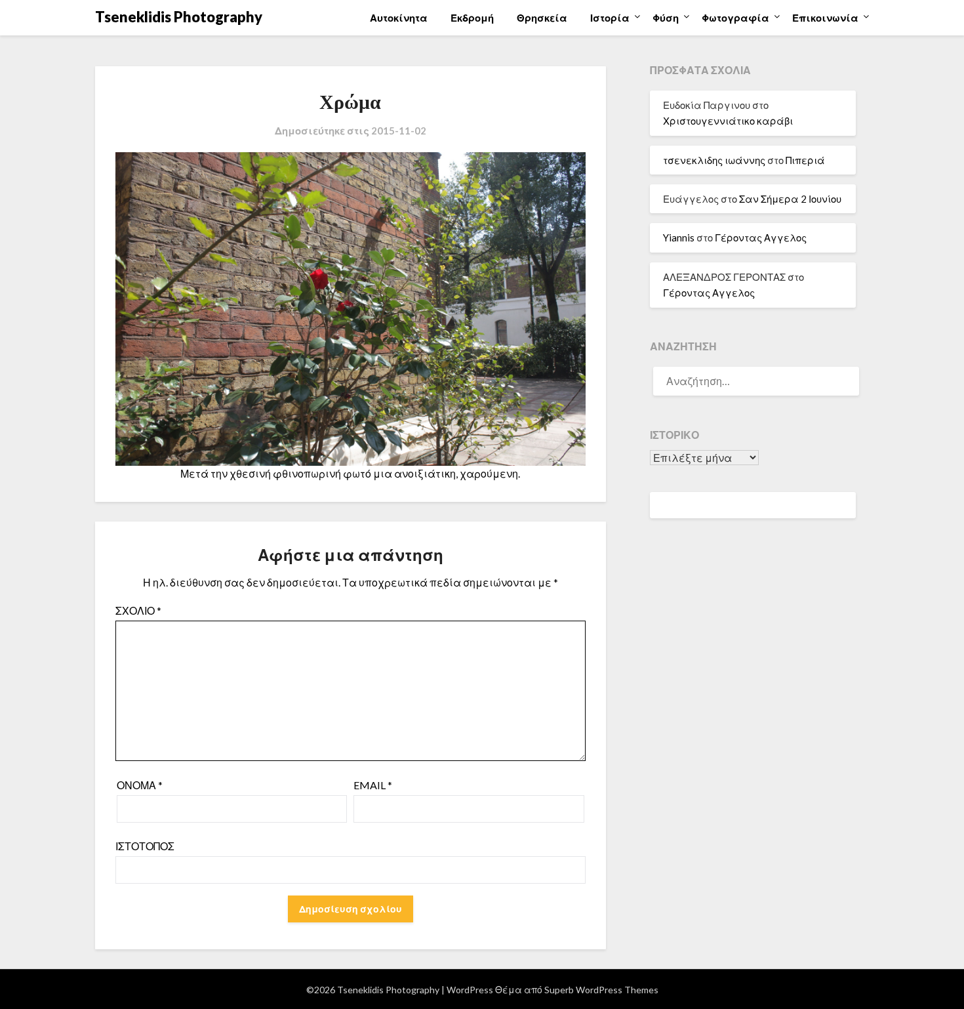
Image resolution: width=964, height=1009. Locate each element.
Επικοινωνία (825, 18)
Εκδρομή (472, 18)
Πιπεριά (805, 160)
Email (372, 785)
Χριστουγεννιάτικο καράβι (728, 121)
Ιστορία (610, 18)
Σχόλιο (138, 610)
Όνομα (140, 785)
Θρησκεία (542, 18)
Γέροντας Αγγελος (761, 237)
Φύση (666, 18)
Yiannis (678, 237)
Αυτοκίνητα (399, 18)
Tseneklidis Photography (178, 17)
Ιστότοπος (144, 846)
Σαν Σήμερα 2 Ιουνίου (790, 199)
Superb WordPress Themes (601, 989)
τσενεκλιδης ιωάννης (714, 160)
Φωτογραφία (735, 18)
